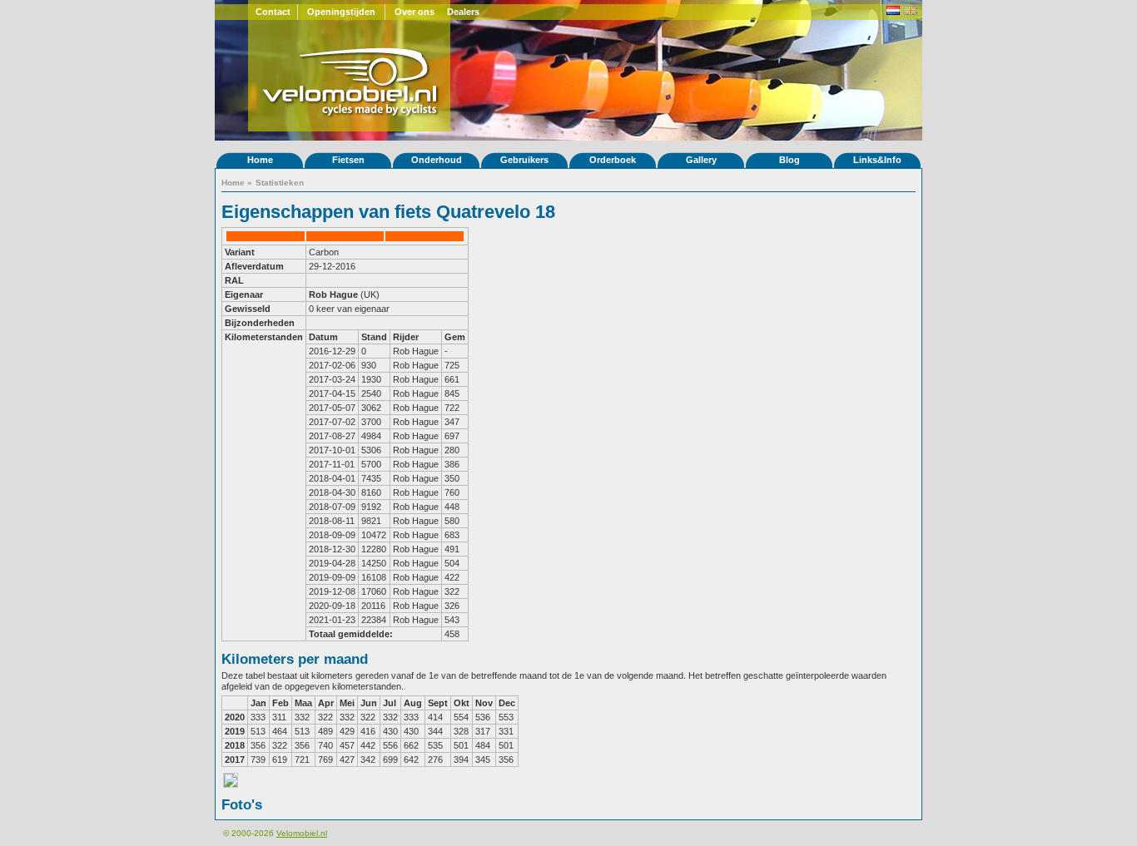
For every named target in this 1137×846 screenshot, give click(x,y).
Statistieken (280, 182)
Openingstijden (341, 12)
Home (260, 160)
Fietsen (348, 160)
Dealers (463, 12)
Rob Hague (333, 294)
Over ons (414, 12)
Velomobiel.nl (301, 833)
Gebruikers (524, 160)
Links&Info (877, 160)
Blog (789, 160)
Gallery (701, 160)
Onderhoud (436, 160)
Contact (273, 12)
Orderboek (612, 160)
